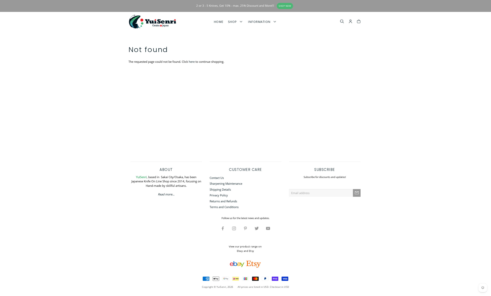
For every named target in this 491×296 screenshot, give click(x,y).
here (192, 62)
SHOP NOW (285, 6)
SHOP (233, 22)
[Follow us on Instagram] (234, 228)
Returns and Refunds (223, 201)
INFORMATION (260, 22)
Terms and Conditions (224, 207)
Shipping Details (220, 189)
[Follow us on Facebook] (222, 228)
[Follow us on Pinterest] (245, 228)
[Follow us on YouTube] (268, 228)
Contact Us (217, 178)
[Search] (342, 22)
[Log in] (350, 22)
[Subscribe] (357, 193)
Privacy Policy (219, 195)
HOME (218, 22)
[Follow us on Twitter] (256, 228)
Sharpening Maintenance (226, 183)
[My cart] (359, 22)
